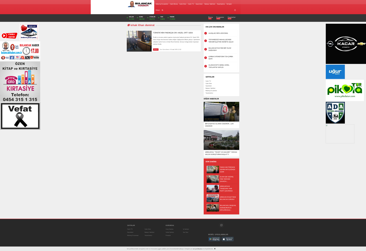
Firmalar (168, 235)
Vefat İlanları (170, 232)
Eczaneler (220, 17)
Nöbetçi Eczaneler (211, 91)
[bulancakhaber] (140, 4)
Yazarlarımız (209, 93)
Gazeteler (232, 17)
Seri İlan (185, 232)
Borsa (210, 17)
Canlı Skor (209, 83)
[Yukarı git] (362, 247)
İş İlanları (186, 229)
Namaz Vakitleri (210, 88)
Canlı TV (208, 81)
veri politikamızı (197, 249)
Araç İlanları (169, 229)
